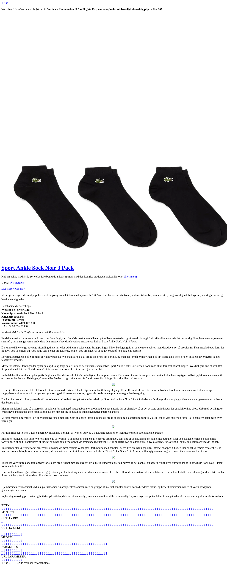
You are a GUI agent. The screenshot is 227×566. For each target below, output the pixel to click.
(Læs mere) (130, 276)
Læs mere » (8, 288)
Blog (13, 562)
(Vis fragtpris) (17, 282)
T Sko (4, 2)
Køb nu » (20, 288)
